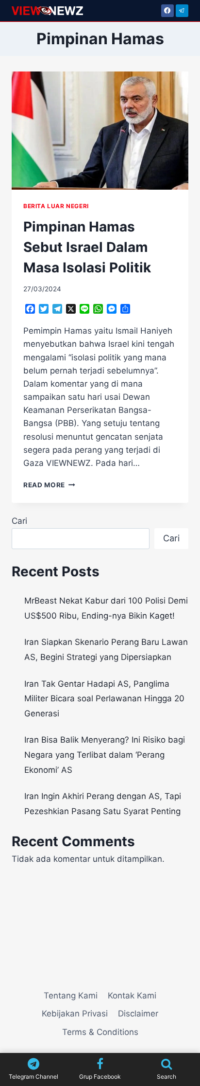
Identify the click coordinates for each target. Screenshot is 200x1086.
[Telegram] (182, 10)
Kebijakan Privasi (75, 1013)
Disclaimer (138, 1013)
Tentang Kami (71, 995)
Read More (49, 485)
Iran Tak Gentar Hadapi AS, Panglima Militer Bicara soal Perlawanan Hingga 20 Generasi (104, 698)
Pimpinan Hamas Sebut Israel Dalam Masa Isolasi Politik (87, 247)
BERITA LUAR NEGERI (56, 206)
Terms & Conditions (100, 1032)
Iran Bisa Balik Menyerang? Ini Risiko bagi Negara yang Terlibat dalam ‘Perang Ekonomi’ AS (104, 754)
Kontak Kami (132, 995)
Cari (19, 521)
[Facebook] (167, 10)
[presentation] (100, 130)
